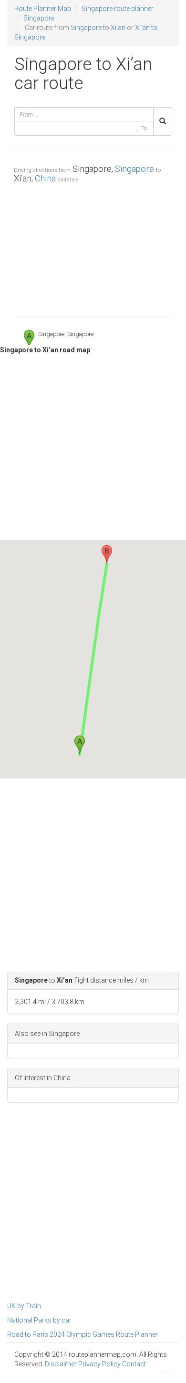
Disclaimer (61, 1364)
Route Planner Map (42, 8)
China (45, 178)
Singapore (38, 18)
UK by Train (24, 1306)
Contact (134, 1364)
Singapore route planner (118, 8)
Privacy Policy (99, 1364)
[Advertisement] (93, 247)
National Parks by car (39, 1320)
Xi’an (118, 27)
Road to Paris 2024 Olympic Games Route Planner (82, 1334)
